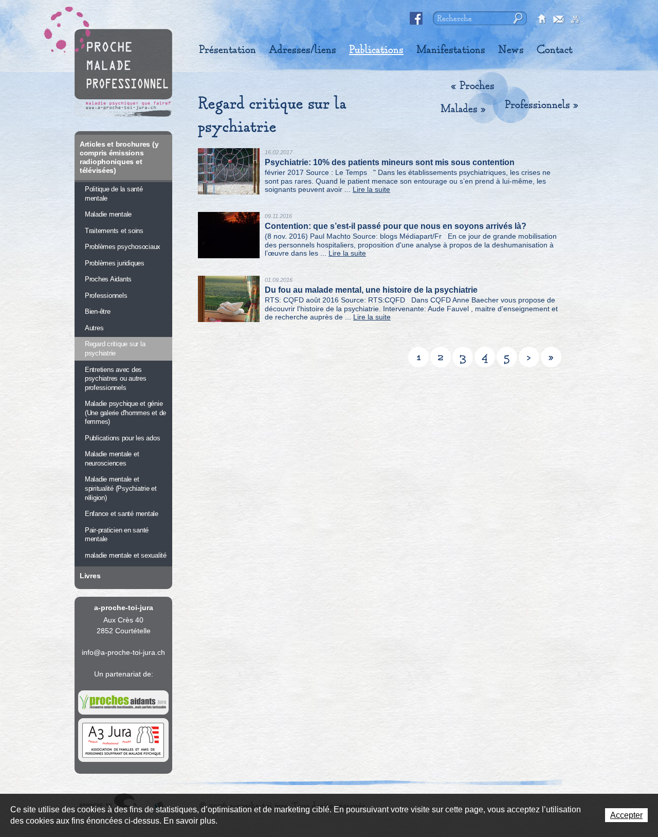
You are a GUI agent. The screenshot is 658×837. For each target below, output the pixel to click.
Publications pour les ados (122, 438)
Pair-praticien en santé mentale (117, 534)
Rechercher (516, 18)
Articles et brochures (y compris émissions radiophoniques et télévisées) (119, 157)
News (511, 50)
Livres (90, 576)
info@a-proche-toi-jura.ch (123, 652)
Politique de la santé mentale (114, 193)
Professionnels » (541, 105)
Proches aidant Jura (123, 702)
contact (558, 19)
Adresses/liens (302, 50)
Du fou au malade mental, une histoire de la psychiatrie (371, 290)
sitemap (575, 19)
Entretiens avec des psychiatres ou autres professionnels (116, 378)
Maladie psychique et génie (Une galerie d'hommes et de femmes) (125, 412)
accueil (542, 19)
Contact (555, 50)
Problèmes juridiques (114, 263)
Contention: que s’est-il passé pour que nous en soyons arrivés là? (395, 226)
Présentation (227, 50)
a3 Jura (123, 740)
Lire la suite (371, 189)
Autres (94, 328)
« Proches (473, 86)
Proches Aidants (108, 279)
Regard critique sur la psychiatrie (115, 348)
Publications (376, 50)
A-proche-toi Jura (123, 73)
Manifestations (450, 50)
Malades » (463, 109)
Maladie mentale (108, 214)
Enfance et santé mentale (121, 514)
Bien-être (98, 311)
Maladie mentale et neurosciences (112, 458)
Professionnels (106, 295)
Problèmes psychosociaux (122, 247)
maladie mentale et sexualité (126, 555)
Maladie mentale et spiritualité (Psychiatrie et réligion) (121, 488)
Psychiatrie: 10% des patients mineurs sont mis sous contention (390, 162)
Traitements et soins (114, 231)
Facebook (416, 18)
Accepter (626, 815)
